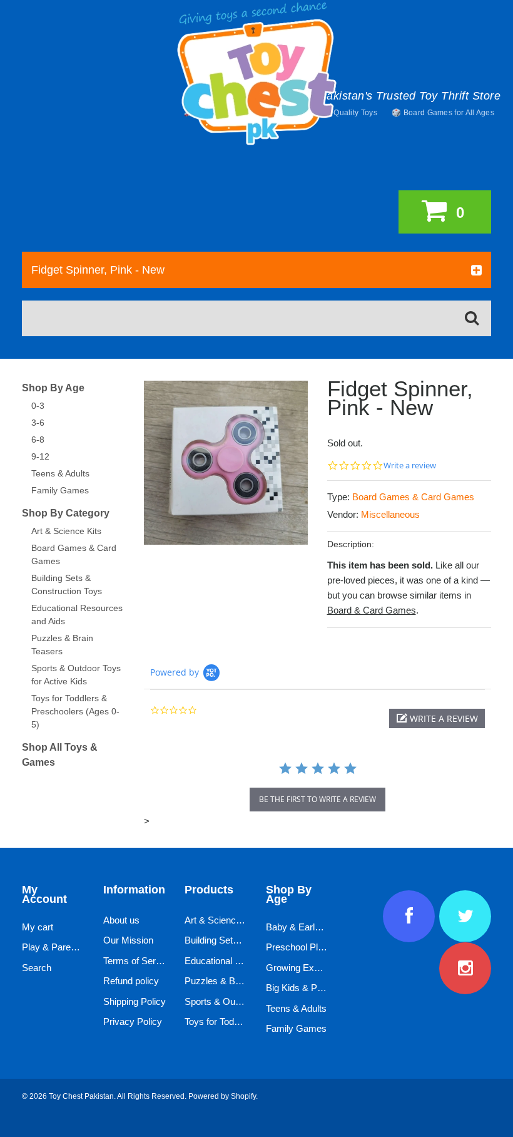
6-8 (37, 440)
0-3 (37, 406)
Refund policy (131, 980)
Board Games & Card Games (413, 496)
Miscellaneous (390, 514)
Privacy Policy (132, 1021)
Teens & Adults (60, 473)
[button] (437, 718)
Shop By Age (53, 388)
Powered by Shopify (222, 1096)
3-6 (37, 423)
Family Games (60, 490)
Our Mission (128, 940)
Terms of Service (138, 960)
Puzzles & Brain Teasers (235, 980)
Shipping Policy (134, 1001)
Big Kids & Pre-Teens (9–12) (324, 987)
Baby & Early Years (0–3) (318, 927)
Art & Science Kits (66, 531)
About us (121, 920)
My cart (37, 927)
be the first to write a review (317, 799)
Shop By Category (65, 513)
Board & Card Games (371, 610)
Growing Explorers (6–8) (316, 967)
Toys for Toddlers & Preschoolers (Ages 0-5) (75, 711)
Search (36, 967)
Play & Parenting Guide (69, 947)
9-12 (40, 456)
